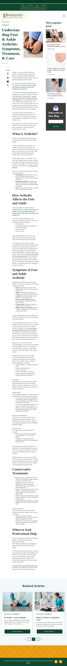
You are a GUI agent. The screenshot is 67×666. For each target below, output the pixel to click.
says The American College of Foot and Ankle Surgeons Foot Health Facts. (24, 98)
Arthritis (5, 25)
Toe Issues (8, 614)
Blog (37, 5)
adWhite (28, 662)
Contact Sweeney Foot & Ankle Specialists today (25, 565)
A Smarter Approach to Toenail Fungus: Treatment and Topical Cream (56, 70)
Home (23, 5)
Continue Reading (16, 631)
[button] (25, 639)
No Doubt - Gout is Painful (15, 618)
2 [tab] (33, 639)
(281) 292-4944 (31, 7)
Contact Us (43, 5)
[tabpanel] (17, 614)
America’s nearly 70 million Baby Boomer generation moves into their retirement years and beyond (24, 87)
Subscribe (56, 126)
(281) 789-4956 (43, 7)
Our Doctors (30, 5)
